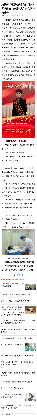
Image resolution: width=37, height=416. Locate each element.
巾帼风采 (21, 279)
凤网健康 (4, 279)
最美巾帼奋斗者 (12, 279)
